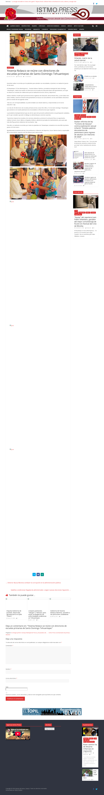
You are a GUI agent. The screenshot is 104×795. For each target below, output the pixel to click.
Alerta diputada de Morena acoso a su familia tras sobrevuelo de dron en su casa (90, 155)
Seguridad (28, 29)
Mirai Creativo (18, 790)
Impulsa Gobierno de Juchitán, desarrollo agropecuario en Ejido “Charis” (14, 613)
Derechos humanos (53, 26)
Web (7, 687)
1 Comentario (28, 76)
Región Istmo (26, 26)
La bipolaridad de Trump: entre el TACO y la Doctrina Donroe (90, 86)
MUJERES (34, 26)
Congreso (45, 29)
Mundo (91, 738)
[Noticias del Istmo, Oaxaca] (52, 12)
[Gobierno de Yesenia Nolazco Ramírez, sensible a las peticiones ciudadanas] (60, 599)
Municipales (10, 67)
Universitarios (72, 29)
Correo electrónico (11, 678)
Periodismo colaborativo (58, 29)
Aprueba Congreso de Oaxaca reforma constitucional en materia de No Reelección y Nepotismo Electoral (85, 167)
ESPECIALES (42, 26)
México (70, 26)
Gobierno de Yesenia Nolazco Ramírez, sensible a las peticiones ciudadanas (60, 612)
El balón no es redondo (90, 76)
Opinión (81, 29)
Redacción (19, 76)
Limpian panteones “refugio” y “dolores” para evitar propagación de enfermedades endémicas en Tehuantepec (37, 614)
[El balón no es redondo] (78, 75)
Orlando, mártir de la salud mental (83, 59)
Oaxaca (63, 26)
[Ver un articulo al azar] (96, 26)
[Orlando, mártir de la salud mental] (85, 38)
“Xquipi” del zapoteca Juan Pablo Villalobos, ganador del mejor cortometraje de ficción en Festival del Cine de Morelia (85, 221)
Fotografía (82, 212)
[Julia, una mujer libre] (87, 770)
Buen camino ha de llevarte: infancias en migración (90, 747)
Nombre (8, 669)
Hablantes (36, 29)
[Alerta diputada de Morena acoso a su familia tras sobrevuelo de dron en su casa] (78, 152)
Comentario (9, 645)
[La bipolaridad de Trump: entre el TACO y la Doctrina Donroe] (78, 84)
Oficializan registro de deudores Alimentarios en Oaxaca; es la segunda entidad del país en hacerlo (90, 181)
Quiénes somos (15, 26)
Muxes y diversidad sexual (15, 29)
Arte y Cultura (78, 26)
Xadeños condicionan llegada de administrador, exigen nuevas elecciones (40, 590)
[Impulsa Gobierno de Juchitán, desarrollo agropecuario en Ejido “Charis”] (16, 599)
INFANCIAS (83, 117)
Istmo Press (86, 62)
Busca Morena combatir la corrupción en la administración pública (33, 583)
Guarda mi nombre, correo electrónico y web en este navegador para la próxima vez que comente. (33, 694)
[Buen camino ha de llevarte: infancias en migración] (90, 728)
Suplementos (91, 741)
